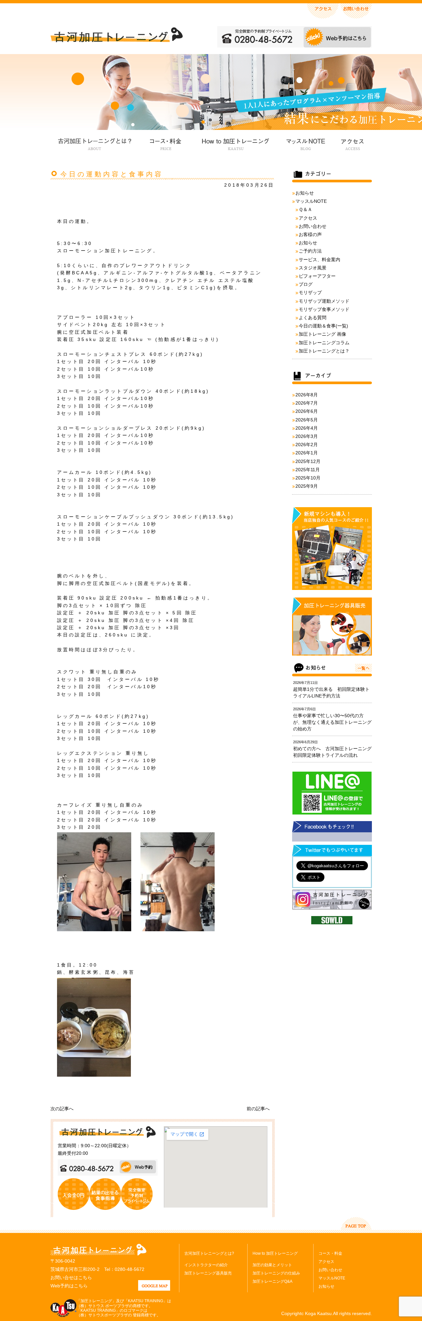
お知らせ (304, 193)
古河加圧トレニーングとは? (209, 1253)
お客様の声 (310, 234)
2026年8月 (306, 394)
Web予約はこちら (69, 1285)
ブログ (306, 284)
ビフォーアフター (317, 276)
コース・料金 (165, 143)
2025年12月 (307, 461)
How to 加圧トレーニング (235, 143)
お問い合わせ (312, 226)
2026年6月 (306, 411)
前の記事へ (258, 1108)
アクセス (352, 143)
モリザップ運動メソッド (324, 301)
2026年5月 (306, 419)
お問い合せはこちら (71, 1277)
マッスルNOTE (305, 143)
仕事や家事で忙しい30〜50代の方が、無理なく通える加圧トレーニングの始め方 (332, 722)
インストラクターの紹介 (206, 1265)
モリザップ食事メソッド (324, 309)
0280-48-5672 (129, 1269)
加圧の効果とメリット (272, 1265)
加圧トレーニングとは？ (324, 350)
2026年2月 (306, 444)
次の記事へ (62, 1108)
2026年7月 (306, 403)
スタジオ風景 (312, 267)
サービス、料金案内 (319, 259)
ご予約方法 (310, 251)
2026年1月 (306, 452)
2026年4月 (306, 428)
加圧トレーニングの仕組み (276, 1273)
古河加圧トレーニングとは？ (94, 143)
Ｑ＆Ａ (305, 209)
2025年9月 (306, 486)
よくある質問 (312, 317)
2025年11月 (307, 469)
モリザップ (310, 292)
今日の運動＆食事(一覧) (323, 325)
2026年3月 (306, 436)
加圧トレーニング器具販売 (208, 1273)
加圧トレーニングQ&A (272, 1281)
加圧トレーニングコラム (324, 342)
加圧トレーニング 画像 (322, 334)
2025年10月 (307, 477)
